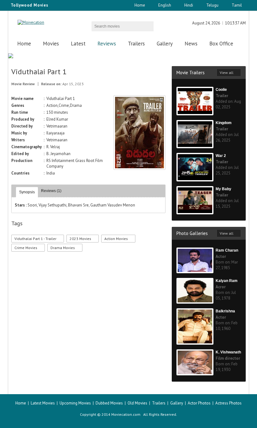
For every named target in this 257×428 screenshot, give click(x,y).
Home (139, 5)
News (191, 43)
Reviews (106, 43)
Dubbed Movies (109, 403)
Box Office (221, 43)
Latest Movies (43, 403)
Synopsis (27, 192)
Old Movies (137, 403)
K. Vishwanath (228, 352)
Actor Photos (199, 403)
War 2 (221, 156)
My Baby (223, 189)
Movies (51, 43)
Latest (78, 43)
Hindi (188, 5)
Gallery (165, 43)
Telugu (212, 5)
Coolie (221, 89)
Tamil (237, 5)
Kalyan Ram (227, 281)
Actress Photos (228, 403)
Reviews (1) (51, 191)
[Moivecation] (31, 22)
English (164, 5)
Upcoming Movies (75, 403)
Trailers (136, 43)
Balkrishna (225, 311)
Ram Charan (227, 250)
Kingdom (224, 123)
